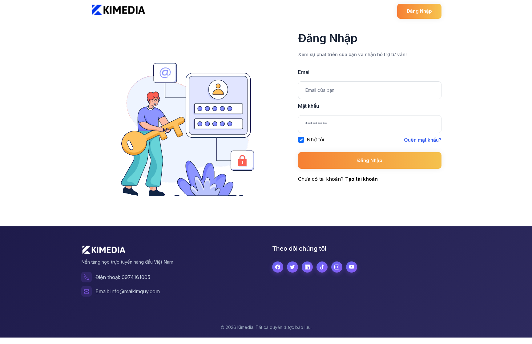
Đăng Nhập (419, 11)
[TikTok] (322, 267)
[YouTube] (351, 267)
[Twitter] (292, 267)
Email (304, 72)
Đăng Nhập (369, 160)
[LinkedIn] (307, 267)
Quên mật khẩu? (422, 140)
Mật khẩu (308, 106)
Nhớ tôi (315, 139)
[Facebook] (277, 267)
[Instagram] (336, 267)
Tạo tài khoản (361, 179)
